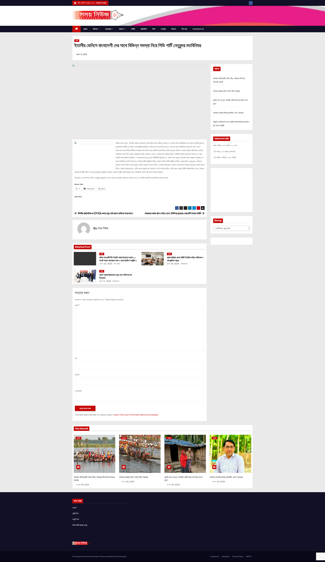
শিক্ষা (153, 29)
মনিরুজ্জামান (184, 263)
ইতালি (77, 41)
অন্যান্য (78, 438)
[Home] (76, 29)
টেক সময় (184, 29)
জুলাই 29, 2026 (173, 263)
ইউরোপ (95, 29)
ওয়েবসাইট (78, 391)
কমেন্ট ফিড (75, 519)
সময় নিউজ (103, 228)
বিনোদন (173, 29)
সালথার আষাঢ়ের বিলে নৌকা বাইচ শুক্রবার (226, 91)
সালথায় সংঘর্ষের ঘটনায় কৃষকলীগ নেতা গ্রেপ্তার (228, 112)
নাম (76, 358)
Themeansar (121, 556)
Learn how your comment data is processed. (136, 414)
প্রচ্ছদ (85, 29)
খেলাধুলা (163, 29)
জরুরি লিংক (249, 556)
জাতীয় (133, 29)
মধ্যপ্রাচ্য (108, 29)
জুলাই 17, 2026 (105, 281)
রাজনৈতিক (144, 29)
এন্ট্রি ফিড (75, 513)
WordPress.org (79, 525)
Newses (109, 556)
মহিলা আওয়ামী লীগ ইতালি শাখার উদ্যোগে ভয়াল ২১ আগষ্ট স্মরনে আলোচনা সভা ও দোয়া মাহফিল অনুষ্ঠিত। (118, 259)
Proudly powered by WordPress (85, 556)
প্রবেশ (74, 507)
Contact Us (198, 29)
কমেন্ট (77, 305)
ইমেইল (77, 374)
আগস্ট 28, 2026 (82, 484)
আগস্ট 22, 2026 (105, 263)
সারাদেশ (121, 29)
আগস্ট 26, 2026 (127, 481)
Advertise (226, 556)
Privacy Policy (237, 556)
